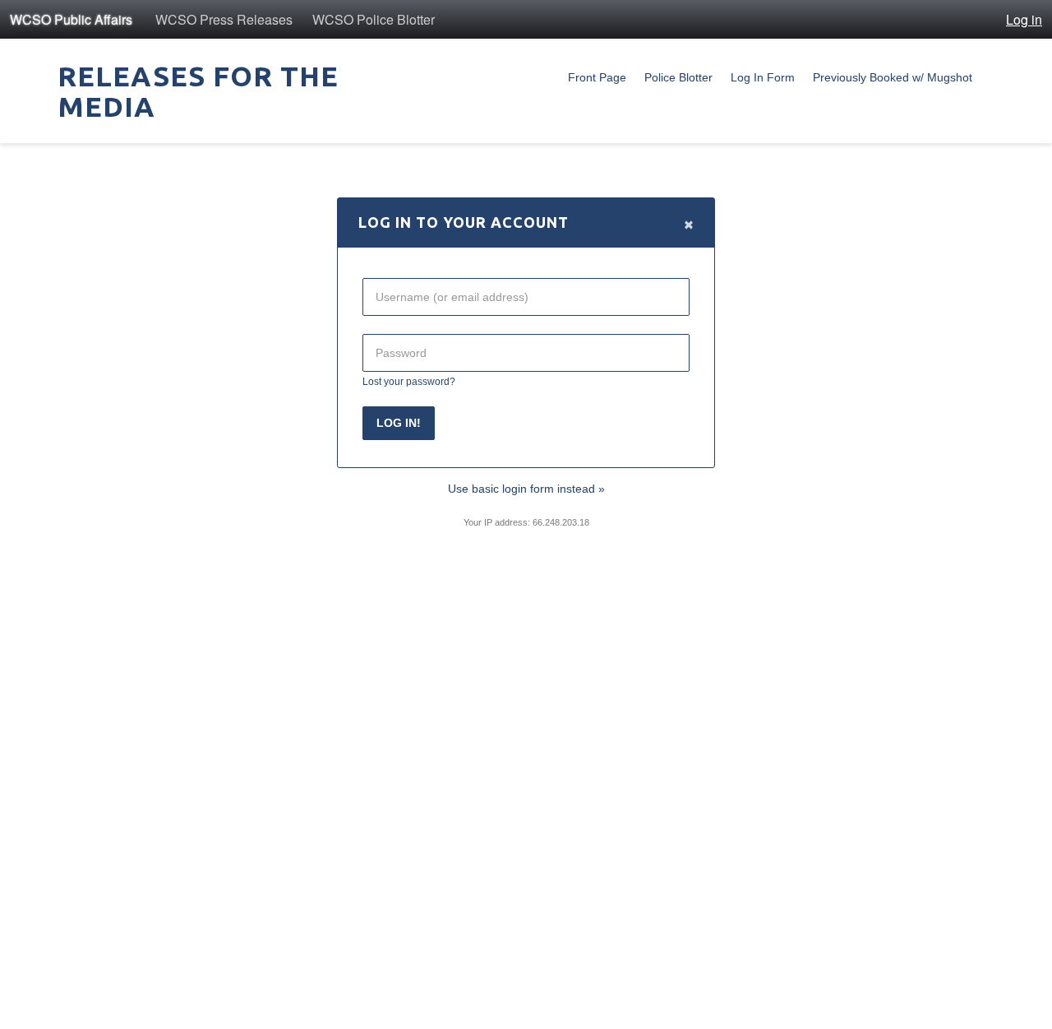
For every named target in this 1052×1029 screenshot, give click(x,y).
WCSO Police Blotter (373, 19)
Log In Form (763, 77)
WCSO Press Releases (224, 19)
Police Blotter (678, 77)
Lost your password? (408, 381)
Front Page (597, 77)
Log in (1024, 19)
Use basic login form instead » (526, 488)
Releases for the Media (198, 91)
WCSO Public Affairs (71, 19)
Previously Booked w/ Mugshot (892, 77)
